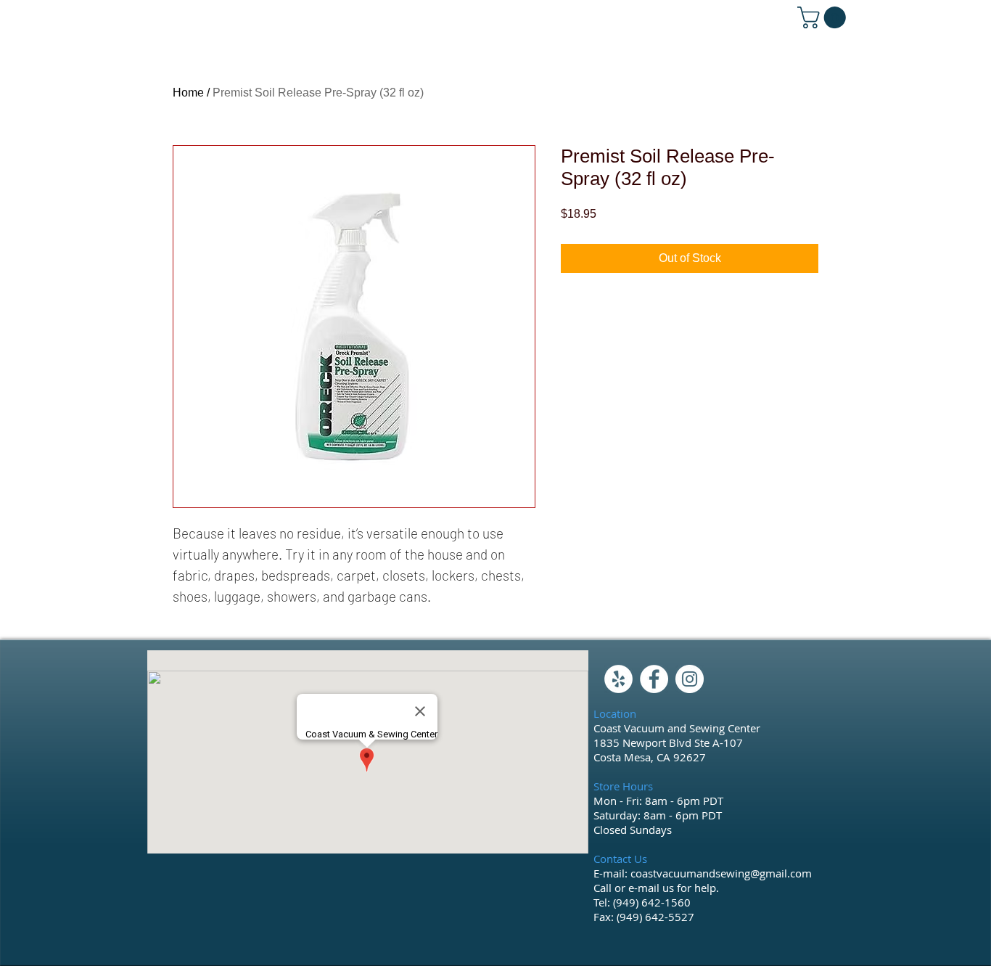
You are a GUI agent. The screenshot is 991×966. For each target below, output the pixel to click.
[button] (824, 17)
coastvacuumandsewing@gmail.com (721, 873)
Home (188, 92)
